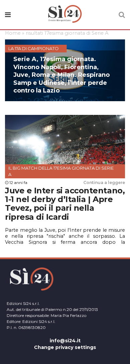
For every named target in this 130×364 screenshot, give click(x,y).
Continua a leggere (104, 182)
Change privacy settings (65, 347)
